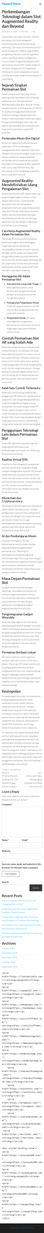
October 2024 (8, 962)
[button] (40, 4)
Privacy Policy (26, 1227)
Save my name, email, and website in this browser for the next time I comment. (21, 866)
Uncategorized (15, 769)
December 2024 (9, 952)
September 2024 (10, 966)
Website (6, 851)
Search (5, 882)
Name (5, 840)
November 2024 (9, 957)
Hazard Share (11, 4)
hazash (25, 32)
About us (14, 1227)
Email (25, 840)
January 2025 (8, 948)
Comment (7, 804)
